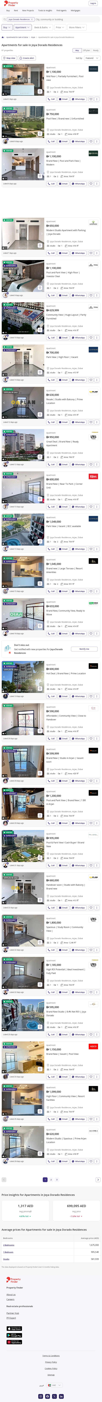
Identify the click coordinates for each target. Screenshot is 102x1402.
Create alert (28, 58)
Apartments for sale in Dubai (17, 37)
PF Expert (11, 1318)
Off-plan (86, 50)
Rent (16, 10)
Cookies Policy (51, 1368)
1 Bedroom (8, 1252)
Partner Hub (13, 1313)
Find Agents (61, 10)
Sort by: (79, 58)
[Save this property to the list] (91, 99)
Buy (8, 10)
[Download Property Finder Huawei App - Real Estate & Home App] (14, 1342)
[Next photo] (41, 79)
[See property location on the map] (40, 91)
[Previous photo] (4, 79)
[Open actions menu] (96, 99)
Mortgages (75, 10)
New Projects (28, 10)
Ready (95, 50)
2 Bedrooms (8, 1245)
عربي (41, 1385)
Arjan (33, 37)
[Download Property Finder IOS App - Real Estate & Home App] (14, 1328)
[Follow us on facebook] (47, 1396)
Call (53, 99)
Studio (6, 1259)
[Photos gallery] (23, 80)
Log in (93, 3)
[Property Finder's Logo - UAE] (11, 3)
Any (77, 50)
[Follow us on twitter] (54, 1396)
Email (64, 99)
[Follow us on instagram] (40, 1396)
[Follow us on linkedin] (61, 1396)
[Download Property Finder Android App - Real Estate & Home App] (14, 1335)
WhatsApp (80, 99)
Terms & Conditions (51, 1355)
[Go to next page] (98, 1179)
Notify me (84, 649)
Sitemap (51, 1375)
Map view (11, 58)
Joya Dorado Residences (19, 19)
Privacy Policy (51, 1362)
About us (11, 1294)
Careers (10, 1299)
